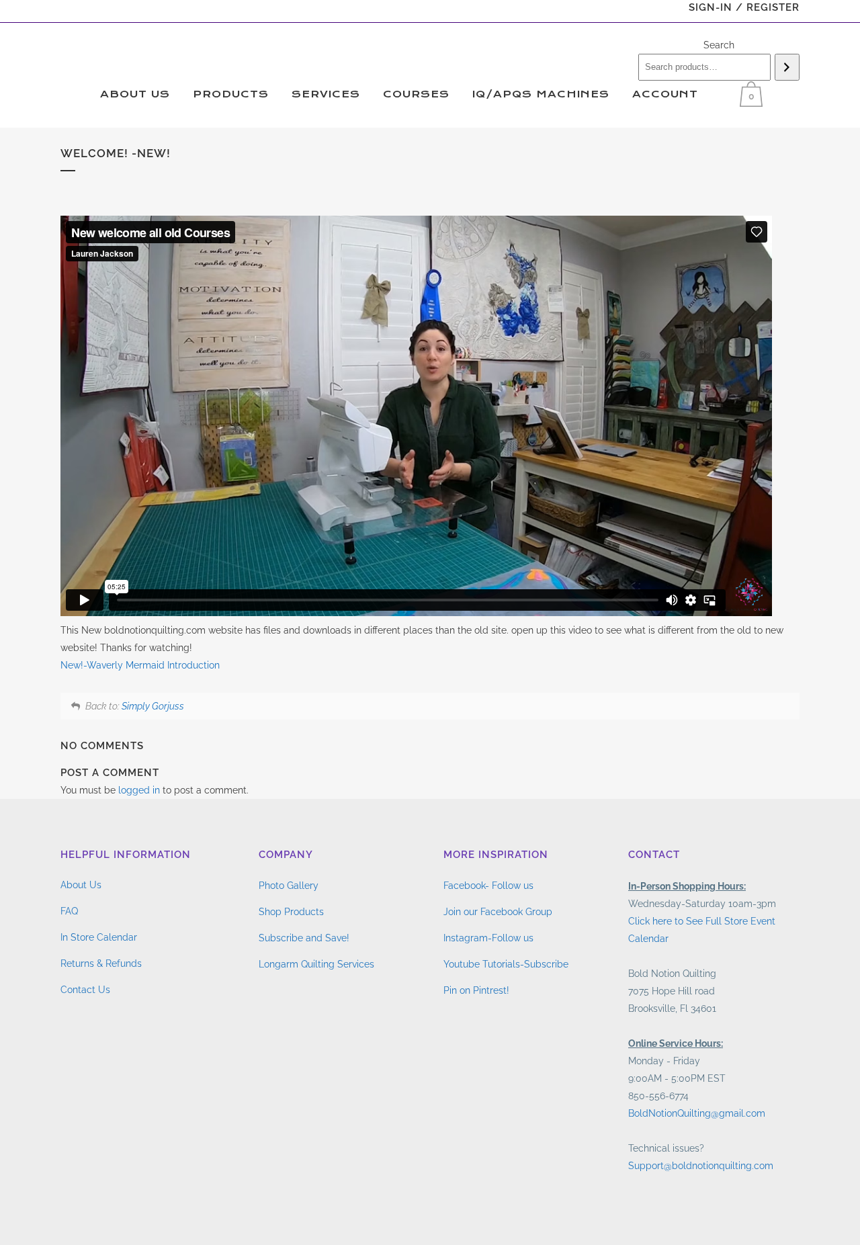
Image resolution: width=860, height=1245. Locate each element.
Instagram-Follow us (488, 938)
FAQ (69, 911)
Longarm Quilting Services (316, 964)
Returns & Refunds (101, 963)
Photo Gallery (288, 885)
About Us (80, 884)
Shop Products (291, 911)
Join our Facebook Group (497, 911)
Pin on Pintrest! (476, 990)
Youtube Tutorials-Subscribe (505, 964)
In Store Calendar (98, 937)
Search (718, 45)
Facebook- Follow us (488, 885)
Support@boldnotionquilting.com (700, 1165)
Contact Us (85, 989)
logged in (139, 790)
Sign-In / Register (744, 7)
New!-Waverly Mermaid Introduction (140, 665)
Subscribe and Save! (304, 938)
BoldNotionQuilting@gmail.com (696, 1113)
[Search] (787, 67)
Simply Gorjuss (153, 706)
